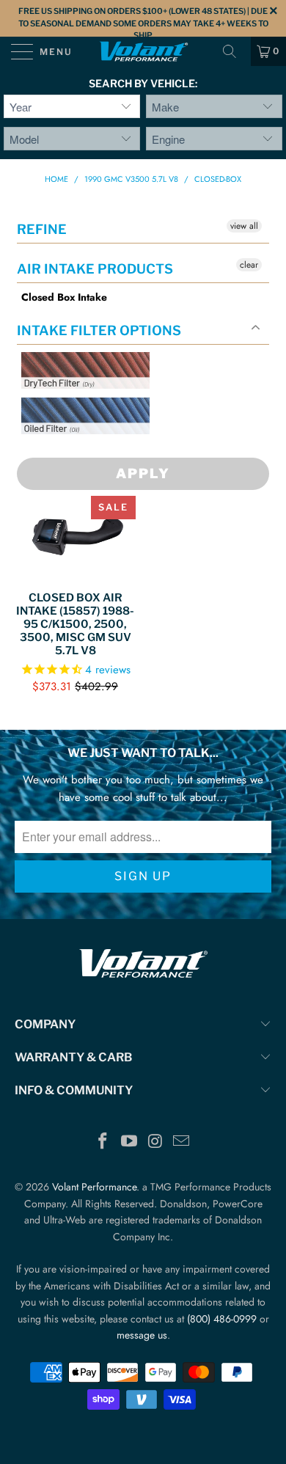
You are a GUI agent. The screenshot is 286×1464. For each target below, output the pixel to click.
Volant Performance (94, 1186)
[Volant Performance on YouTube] (129, 1142)
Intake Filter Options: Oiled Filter (95, 451)
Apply (143, 473)
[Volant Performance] (143, 51)
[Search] (234, 51)
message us (142, 1335)
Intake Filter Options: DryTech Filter (81, 406)
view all (244, 226)
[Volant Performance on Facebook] (103, 1142)
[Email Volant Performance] (182, 1142)
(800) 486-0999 (222, 1318)
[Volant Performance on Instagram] (155, 1142)
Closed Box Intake (64, 297)
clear (249, 264)
